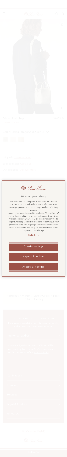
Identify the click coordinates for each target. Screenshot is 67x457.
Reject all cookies (33, 257)
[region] (33, 228)
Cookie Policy (33, 235)
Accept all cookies (33, 267)
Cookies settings (33, 246)
